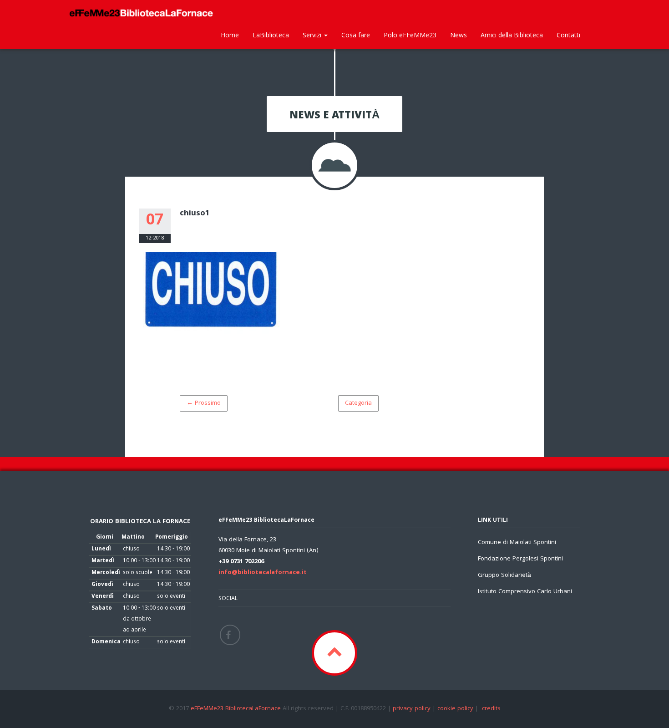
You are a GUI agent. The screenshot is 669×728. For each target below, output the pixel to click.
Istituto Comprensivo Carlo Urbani (525, 592)
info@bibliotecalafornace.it (262, 573)
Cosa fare (355, 35)
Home (230, 35)
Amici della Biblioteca (512, 35)
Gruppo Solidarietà (504, 575)
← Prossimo (204, 403)
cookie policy (455, 709)
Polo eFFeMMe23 (410, 35)
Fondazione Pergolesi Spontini (520, 559)
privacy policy (412, 709)
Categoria (358, 403)
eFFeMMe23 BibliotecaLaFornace (237, 709)
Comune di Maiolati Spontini (517, 543)
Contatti (568, 35)
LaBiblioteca (271, 35)
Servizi (313, 35)
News (458, 35)
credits (491, 709)
